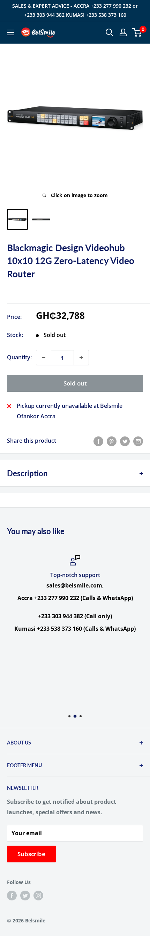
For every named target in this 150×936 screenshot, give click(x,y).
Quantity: (19, 357)
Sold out (75, 383)
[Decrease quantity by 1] (43, 357)
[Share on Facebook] (98, 441)
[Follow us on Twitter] (25, 895)
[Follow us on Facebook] (12, 895)
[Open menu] (10, 32)
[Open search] (109, 32)
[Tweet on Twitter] (125, 441)
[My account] (123, 32)
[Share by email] (138, 441)
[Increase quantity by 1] (81, 357)
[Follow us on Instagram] (38, 895)
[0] (137, 32)
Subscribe (31, 854)
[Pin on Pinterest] (112, 441)
